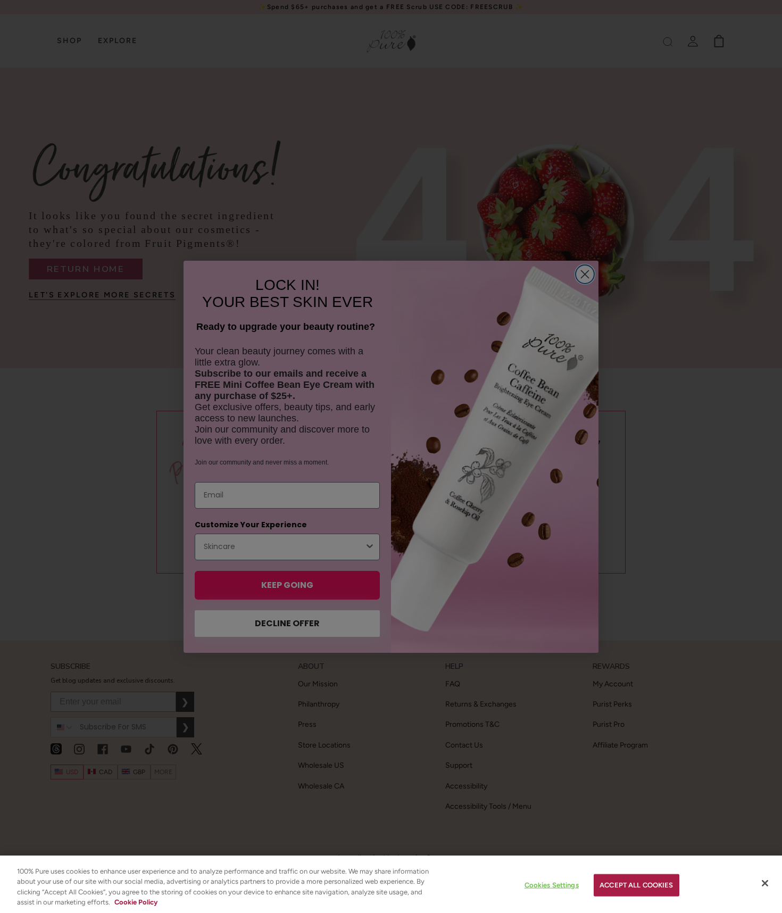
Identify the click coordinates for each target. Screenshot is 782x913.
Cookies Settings (552, 885)
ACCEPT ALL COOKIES (636, 885)
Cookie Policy (135, 902)
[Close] (765, 883)
